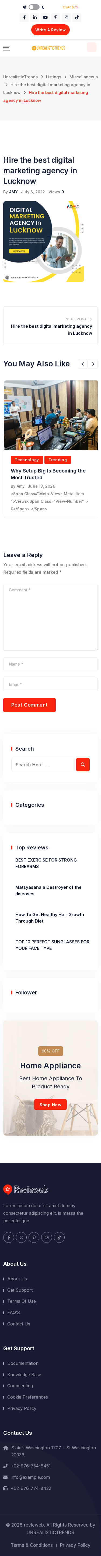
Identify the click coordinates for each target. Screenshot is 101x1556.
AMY (13, 192)
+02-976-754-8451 (31, 1466)
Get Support (20, 1290)
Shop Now (50, 1104)
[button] (83, 364)
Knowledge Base (24, 1374)
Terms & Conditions (32, 1545)
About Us (17, 1278)
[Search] (91, 47)
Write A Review (50, 30)
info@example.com (30, 1477)
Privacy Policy (21, 1408)
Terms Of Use (21, 1301)
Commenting (20, 1385)
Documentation (23, 1363)
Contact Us (18, 1324)
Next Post (76, 319)
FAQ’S (13, 1312)
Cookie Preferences (27, 1397)
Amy (21, 486)
